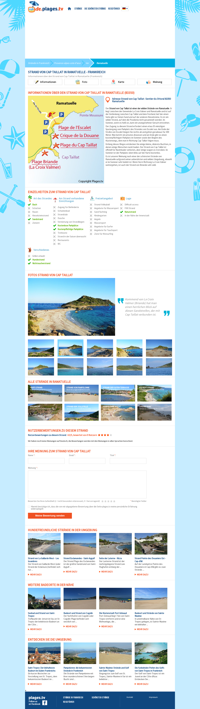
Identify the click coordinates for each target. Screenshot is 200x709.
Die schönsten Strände (95, 9)
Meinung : (33, 468)
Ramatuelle (102, 63)
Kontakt (130, 697)
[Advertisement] (100, 34)
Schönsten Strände (100, 697)
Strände (78, 9)
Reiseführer (114, 9)
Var (87, 63)
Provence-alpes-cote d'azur (67, 63)
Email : (72, 455)
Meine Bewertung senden (50, 515)
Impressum (153, 697)
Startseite (70, 8)
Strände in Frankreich (38, 63)
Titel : (113, 455)
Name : (31, 455)
